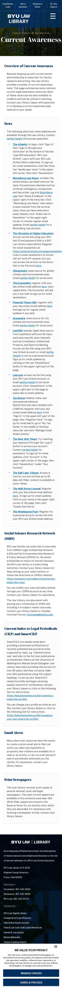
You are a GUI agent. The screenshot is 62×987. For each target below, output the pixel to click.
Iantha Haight (14, 138)
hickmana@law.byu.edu (40, 614)
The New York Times (25, 439)
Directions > (9, 884)
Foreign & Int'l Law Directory (17, 918)
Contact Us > (10, 906)
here (38, 265)
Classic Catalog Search (15, 942)
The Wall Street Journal (27, 488)
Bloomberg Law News (26, 178)
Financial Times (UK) (25, 302)
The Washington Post (25, 511)
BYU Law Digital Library (15, 913)
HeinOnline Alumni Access (16, 923)
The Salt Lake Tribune (26, 472)
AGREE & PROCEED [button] (31, 982)
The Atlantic (20, 144)
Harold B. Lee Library (14, 932)
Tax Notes (19, 398)
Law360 (17, 330)
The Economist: (22, 283)
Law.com (18, 375)
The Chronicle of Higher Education (33, 233)
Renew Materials (12, 937)
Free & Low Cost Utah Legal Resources (23, 927)
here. (15, 495)
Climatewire (20, 270)
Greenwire (19, 318)
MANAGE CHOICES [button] (31, 973)
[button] (56, 946)
